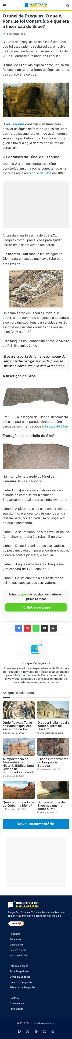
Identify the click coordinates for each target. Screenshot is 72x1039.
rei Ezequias (15, 124)
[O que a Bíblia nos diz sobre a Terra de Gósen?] (53, 710)
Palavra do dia (18, 949)
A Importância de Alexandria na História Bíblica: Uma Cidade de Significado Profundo (19, 765)
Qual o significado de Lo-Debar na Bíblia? (18, 803)
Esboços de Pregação (22, 987)
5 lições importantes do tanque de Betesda (53, 762)
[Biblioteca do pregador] (36, 5)
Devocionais (16, 944)
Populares (15, 939)
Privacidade (16, 1008)
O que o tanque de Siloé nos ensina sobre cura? (51, 805)
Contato (14, 997)
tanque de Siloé (40, 173)
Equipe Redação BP (16, 33)
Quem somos (17, 1003)
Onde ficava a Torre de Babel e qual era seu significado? (17, 726)
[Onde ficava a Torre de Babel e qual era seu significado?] (19, 710)
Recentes (15, 933)
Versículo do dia (19, 955)
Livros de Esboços (20, 976)
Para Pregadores (19, 971)
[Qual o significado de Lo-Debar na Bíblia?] (19, 790)
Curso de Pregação (21, 982)
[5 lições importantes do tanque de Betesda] (53, 747)
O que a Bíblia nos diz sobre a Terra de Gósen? (53, 726)
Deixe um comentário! (36, 824)
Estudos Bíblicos (19, 965)
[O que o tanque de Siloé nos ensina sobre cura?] (53, 790)
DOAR (15, 923)
